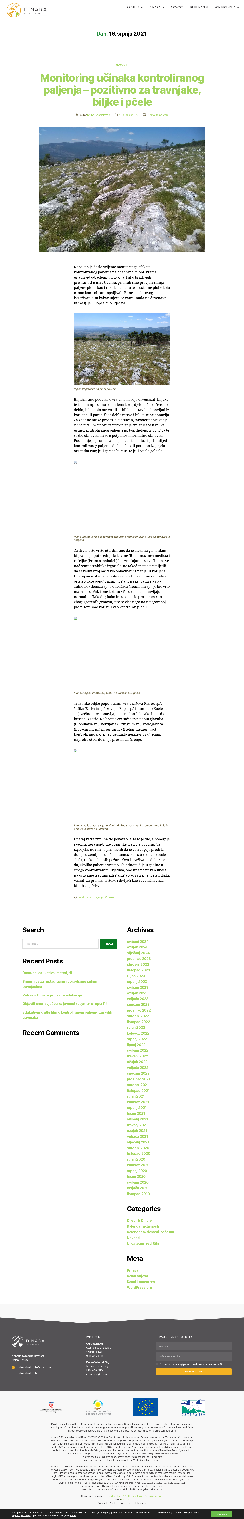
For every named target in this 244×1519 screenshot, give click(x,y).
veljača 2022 (137, 1068)
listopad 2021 (138, 1091)
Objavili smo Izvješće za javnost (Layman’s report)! (64, 1004)
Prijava (132, 1270)
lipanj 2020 (136, 1176)
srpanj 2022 (137, 1039)
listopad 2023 (138, 970)
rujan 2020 (136, 1159)
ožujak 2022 (137, 1062)
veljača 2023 (137, 999)
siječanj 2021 (138, 1142)
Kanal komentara (141, 1282)
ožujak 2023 (137, 993)
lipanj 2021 (136, 1113)
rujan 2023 (136, 976)
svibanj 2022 (137, 1050)
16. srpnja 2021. (128, 115)
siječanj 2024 (138, 953)
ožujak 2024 (137, 947)
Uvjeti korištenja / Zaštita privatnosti (124, 1496)
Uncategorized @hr (143, 1243)
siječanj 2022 (138, 1073)
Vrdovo (109, 897)
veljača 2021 (137, 1136)
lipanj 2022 (136, 1045)
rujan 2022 (136, 1027)
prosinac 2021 (138, 1079)
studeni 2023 (138, 964)
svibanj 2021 (137, 1119)
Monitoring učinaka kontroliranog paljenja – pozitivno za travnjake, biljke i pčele (122, 89)
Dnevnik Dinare (139, 1220)
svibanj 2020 (138, 1182)
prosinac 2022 (139, 1010)
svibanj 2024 (138, 942)
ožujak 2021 (137, 1131)
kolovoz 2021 (138, 1102)
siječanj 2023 (138, 1004)
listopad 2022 (138, 1022)
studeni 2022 (138, 1016)
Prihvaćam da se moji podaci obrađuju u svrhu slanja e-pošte (191, 1364)
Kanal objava (137, 1276)
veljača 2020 (138, 1188)
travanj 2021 (137, 1125)
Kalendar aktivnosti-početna (150, 1232)
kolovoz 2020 (138, 1165)
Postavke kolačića (154, 1496)
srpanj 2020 (137, 1171)
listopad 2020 (138, 1154)
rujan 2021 (136, 1096)
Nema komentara (158, 115)
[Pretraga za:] (60, 944)
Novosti (177, 7)
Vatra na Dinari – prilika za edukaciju (52, 995)
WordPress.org (139, 1287)
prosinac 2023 (139, 959)
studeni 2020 (138, 1148)
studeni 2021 (138, 1085)
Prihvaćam (221, 1514)
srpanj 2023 (137, 982)
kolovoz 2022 (138, 1033)
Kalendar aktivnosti (143, 1226)
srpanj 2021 (137, 1108)
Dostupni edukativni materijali (47, 973)
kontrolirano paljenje (91, 897)
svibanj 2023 (137, 987)
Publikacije (199, 7)
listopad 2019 (138, 1194)
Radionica (126, 1500)
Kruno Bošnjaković (98, 115)
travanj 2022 (137, 1056)
